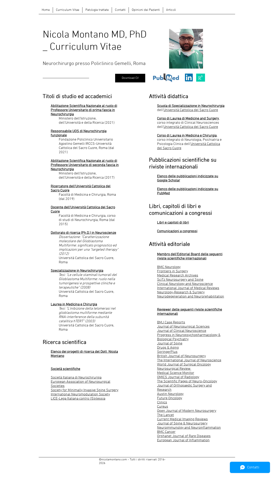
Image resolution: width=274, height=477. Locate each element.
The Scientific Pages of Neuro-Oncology (187, 381)
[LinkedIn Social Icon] (189, 77)
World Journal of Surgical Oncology (184, 365)
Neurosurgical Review (174, 369)
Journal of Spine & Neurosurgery (182, 423)
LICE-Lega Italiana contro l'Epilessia (78, 399)
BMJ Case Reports (171, 322)
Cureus (162, 407)
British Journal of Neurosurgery (181, 356)
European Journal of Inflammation (183, 440)
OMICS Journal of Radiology (178, 377)
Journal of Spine (169, 343)
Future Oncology (169, 398)
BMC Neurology (169, 267)
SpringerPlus (167, 352)
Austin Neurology (170, 394)
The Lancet (165, 415)
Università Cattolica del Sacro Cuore (190, 127)
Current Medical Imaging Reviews (182, 419)
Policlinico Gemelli (111, 64)
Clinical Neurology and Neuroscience (185, 284)
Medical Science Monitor (175, 373)
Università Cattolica (178, 110)
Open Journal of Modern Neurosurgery (186, 411)
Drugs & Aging (168, 348)
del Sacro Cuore (206, 110)
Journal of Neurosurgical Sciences (183, 327)
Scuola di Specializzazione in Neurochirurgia (190, 106)
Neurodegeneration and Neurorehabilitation (190, 297)
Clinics (162, 402)
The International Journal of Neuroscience (189, 360)
